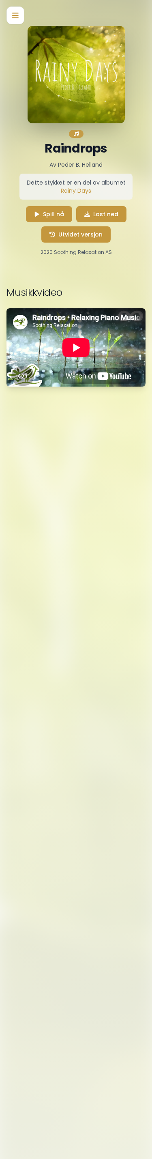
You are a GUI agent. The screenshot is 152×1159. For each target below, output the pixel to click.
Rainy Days (76, 191)
